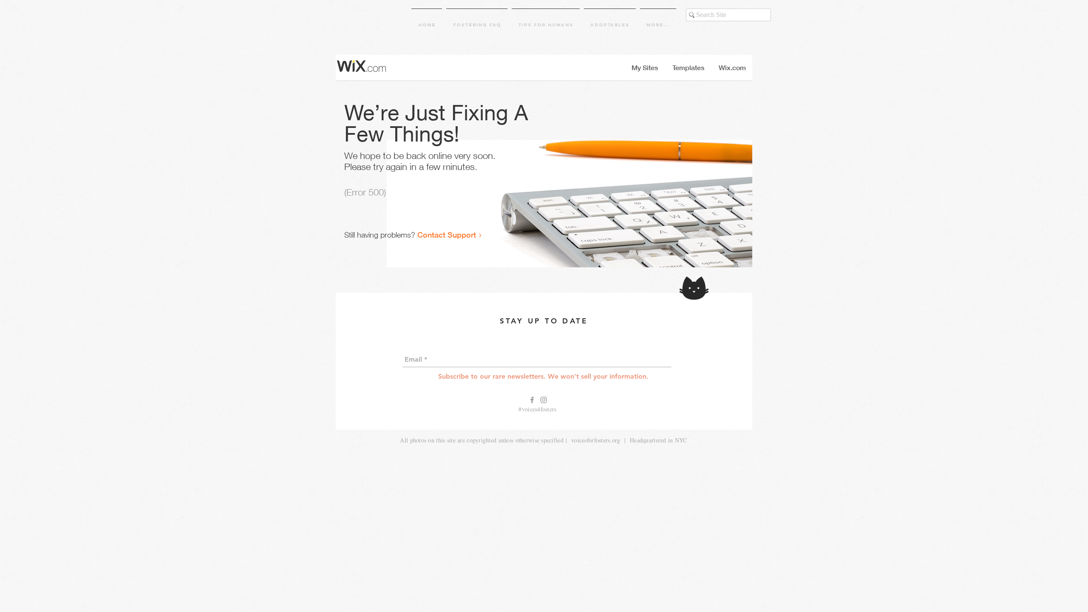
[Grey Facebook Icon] (532, 400)
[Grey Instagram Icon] (543, 400)
